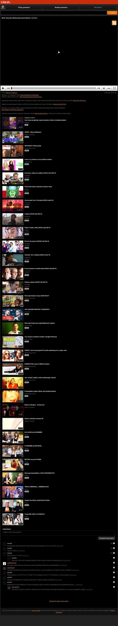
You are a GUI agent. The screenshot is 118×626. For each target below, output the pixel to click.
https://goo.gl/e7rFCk (59, 104)
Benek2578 (15, 587)
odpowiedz (59, 546)
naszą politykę (35, 610)
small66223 (11, 568)
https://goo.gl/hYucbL (79, 100)
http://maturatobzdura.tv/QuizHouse (31, 97)
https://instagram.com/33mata (29, 95)
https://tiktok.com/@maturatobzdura (13, 110)
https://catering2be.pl (41, 113)
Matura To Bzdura (11, 93)
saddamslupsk (11, 563)
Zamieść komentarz (106, 538)
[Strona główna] (5, 2)
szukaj (112, 13)
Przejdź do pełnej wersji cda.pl (59, 601)
